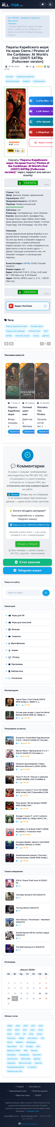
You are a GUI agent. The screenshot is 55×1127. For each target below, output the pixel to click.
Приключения (39, 81)
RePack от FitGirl (13, 1051)
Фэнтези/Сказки (12, 81)
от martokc (32, 1067)
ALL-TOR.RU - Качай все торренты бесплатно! (24, 19)
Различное (16, 678)
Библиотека (17, 671)
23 (46, 993)
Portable (29, 1046)
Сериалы (16, 636)
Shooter (34, 1051)
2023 (40, 1030)
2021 (25, 1030)
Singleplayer (24, 1055)
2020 (17, 1030)
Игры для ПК (18, 615)
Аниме (14, 650)
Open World (11, 1046)
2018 (41, 1026)
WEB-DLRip (25, 1059)
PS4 (38, 1046)
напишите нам (33, 1111)
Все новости (34, 1087)
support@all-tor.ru (11, 1116)
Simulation (11, 1055)
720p (31, 1034)
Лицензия (11, 1063)
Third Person (12, 1059)
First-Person (32, 1038)
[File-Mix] (45, 66)
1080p (9, 1026)
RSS (39, 1095)
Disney (36, 336)
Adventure (11, 1038)
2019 (9, 1030)
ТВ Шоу (16, 657)
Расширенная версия (15, 1067)
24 (8, 998)
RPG (25, 1051)
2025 (17, 1034)
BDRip (21, 1038)
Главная (20, 1087)
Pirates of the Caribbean (15, 331)
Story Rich (37, 1055)
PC (21, 1046)
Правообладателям (17, 1091)
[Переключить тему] (50, 4)
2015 (18, 1026)
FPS (42, 1038)
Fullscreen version (23, 336)
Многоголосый (25, 1063)
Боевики (26, 81)
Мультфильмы (17, 643)
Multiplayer (31, 1042)
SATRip (9, 336)
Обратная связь (23, 1095)
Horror (9, 1042)
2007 (46, 331)
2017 (33, 1026)
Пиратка (38, 1063)
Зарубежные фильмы (25, 77)
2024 (9, 1034)
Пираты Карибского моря (16, 326)
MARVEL (19, 1042)
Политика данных (40, 1091)
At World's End (34, 331)
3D (24, 1034)
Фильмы (13, 23)
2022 (33, 1030)
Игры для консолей (21, 622)
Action (39, 1034)
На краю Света (37, 326)
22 (40, 993)
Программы (17, 664)
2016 (25, 1026)
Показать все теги (14, 1071)
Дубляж (46, 336)
